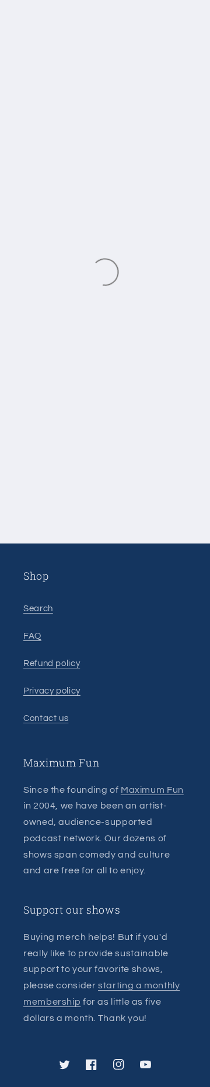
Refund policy (51, 663)
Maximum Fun (152, 790)
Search (38, 608)
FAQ (32, 636)
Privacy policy (51, 691)
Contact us (45, 718)
